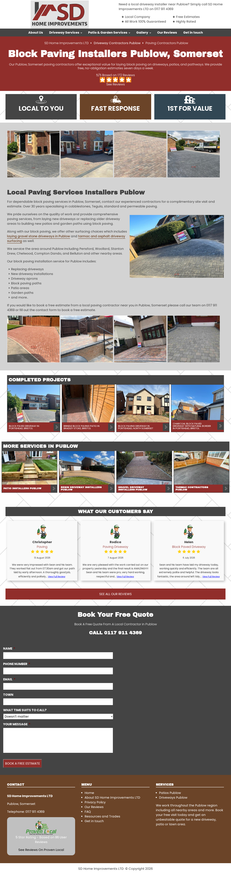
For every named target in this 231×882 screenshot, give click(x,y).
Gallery (142, 32)
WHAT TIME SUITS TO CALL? (25, 710)
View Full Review (56, 576)
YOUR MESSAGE (16, 724)
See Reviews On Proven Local (41, 850)
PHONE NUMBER (16, 664)
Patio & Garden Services (107, 32)
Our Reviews (167, 32)
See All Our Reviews (115, 594)
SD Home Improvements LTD (66, 43)
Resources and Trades (102, 816)
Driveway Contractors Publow (117, 43)
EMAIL (9, 679)
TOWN (8, 695)
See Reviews (115, 84)
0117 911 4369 (163, 9)
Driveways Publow (173, 797)
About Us (35, 32)
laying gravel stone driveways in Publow (38, 236)
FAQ (88, 811)
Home (89, 793)
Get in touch (193, 32)
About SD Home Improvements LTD (112, 797)
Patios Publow (170, 793)
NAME (9, 648)
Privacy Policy (95, 802)
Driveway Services (64, 32)
